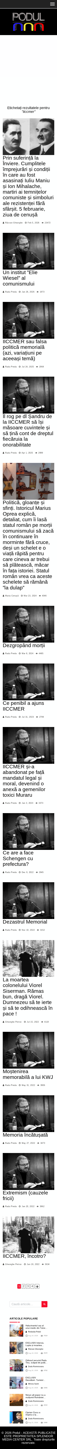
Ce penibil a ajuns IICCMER (23, 706)
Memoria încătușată (25, 1135)
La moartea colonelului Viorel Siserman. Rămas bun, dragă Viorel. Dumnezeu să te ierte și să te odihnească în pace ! (28, 996)
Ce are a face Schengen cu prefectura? (18, 858)
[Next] (37, 1286)
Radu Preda (11, 292)
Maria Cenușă (12, 596)
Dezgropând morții (24, 645)
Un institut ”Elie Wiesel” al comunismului (20, 278)
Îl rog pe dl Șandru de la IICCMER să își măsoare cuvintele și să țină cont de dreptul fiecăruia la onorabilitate (28, 430)
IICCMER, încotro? (24, 1256)
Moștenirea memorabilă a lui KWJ (28, 1074)
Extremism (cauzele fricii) (25, 1195)
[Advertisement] (28, 71)
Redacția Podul (34, 1332)
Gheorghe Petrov (13, 1022)
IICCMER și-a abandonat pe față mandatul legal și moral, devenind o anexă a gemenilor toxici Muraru (24, 781)
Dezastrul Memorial (25, 922)
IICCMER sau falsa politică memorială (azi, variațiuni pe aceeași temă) (25, 350)
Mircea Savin (33, 1384)
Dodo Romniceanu (36, 1366)
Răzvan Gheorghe (14, 223)
